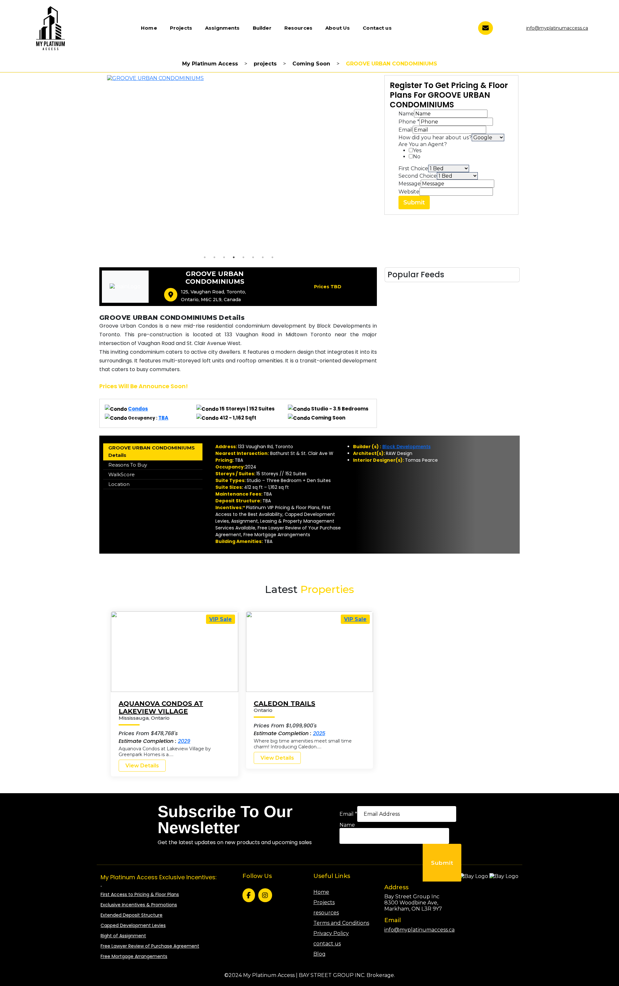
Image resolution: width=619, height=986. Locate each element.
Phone (408, 122)
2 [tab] (214, 257)
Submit (414, 202)
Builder (262, 28)
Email (405, 130)
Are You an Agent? (422, 144)
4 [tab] (234, 257)
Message (409, 184)
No (416, 156)
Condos (138, 408)
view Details (142, 766)
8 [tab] (272, 257)
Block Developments (406, 446)
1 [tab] (204, 257)
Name (406, 114)
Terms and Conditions (341, 923)
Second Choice (417, 176)
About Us (337, 28)
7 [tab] (263, 257)
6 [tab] (253, 257)
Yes (417, 150)
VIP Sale (220, 619)
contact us (327, 944)
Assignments (222, 28)
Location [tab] (119, 484)
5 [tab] (243, 257)
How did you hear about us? (435, 137)
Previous (96, 164)
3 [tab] (224, 257)
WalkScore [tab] (121, 474)
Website (408, 192)
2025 (319, 733)
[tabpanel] (238, 163)
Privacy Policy (331, 933)
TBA (163, 417)
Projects (181, 28)
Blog (319, 954)
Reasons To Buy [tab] (127, 465)
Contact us (377, 28)
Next (381, 164)
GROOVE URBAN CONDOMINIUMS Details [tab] (151, 451)
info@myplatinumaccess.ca (557, 28)
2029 (184, 741)
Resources (298, 28)
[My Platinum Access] (50, 28)
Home (149, 28)
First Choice (413, 168)
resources (326, 913)
